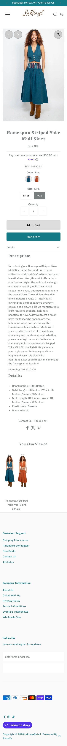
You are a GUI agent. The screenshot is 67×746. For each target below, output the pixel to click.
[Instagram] (9, 717)
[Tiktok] (13, 717)
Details (11, 247)
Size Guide (9, 551)
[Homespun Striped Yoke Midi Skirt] (16, 475)
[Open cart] (61, 14)
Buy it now (33, 236)
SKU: (27, 166)
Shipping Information (15, 540)
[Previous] (9, 34)
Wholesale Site (12, 617)
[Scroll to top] (59, 735)
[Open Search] (55, 14)
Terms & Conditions (14, 606)
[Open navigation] (10, 14)
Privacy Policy (11, 600)
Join (33, 667)
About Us (8, 590)
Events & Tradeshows (15, 611)
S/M (26, 195)
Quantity (33, 204)
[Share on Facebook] (27, 428)
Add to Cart (33, 225)
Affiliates (8, 562)
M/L (39, 195)
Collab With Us (11, 595)
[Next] (18, 34)
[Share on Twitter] (33, 428)
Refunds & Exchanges (15, 545)
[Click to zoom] (58, 34)
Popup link (40, 421)
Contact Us (9, 556)
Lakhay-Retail (32, 734)
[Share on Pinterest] (39, 428)
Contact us (25, 421)
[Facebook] (4, 717)
